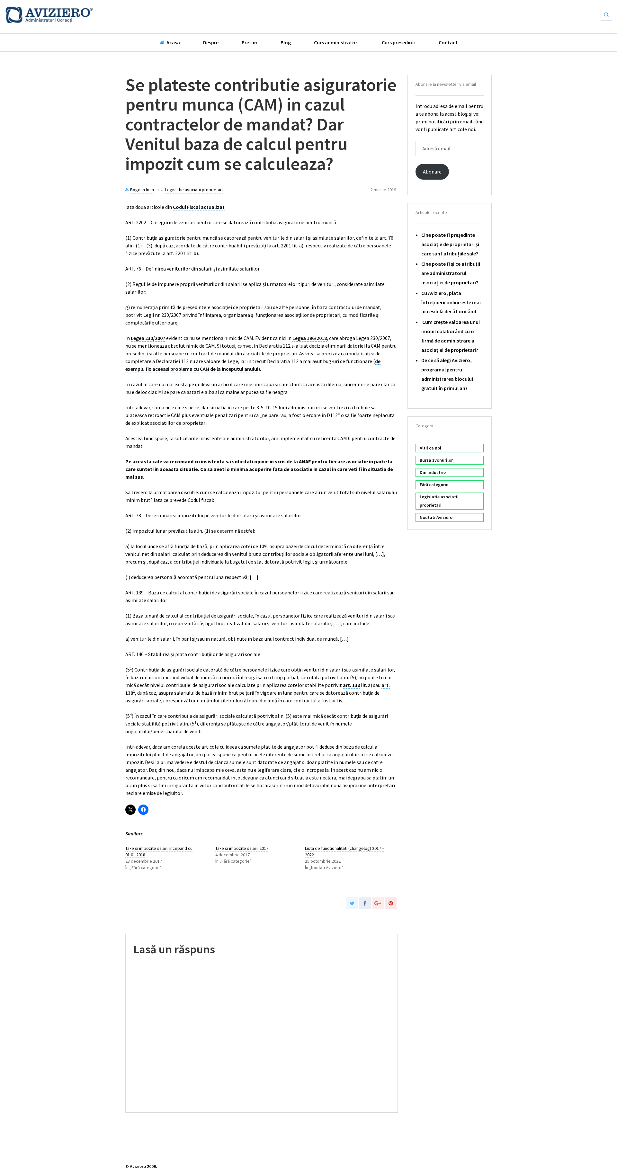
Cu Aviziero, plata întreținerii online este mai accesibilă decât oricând (451, 302)
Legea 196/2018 (309, 338)
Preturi (249, 42)
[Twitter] (352, 903)
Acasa (172, 42)
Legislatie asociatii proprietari (194, 189)
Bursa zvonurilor (436, 460)
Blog (286, 42)
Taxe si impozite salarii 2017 (241, 848)
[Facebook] (365, 903)
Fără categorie (434, 484)
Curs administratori (336, 42)
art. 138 (351, 685)
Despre (211, 42)
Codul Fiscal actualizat (199, 207)
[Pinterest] (391, 903)
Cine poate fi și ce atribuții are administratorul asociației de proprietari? (450, 273)
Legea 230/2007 (148, 338)
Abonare (432, 171)
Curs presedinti (399, 42)
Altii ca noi (430, 448)
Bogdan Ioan (142, 189)
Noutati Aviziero (436, 517)
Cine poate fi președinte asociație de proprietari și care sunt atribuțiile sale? (450, 244)
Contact (448, 42)
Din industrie (433, 472)
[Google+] (378, 903)
